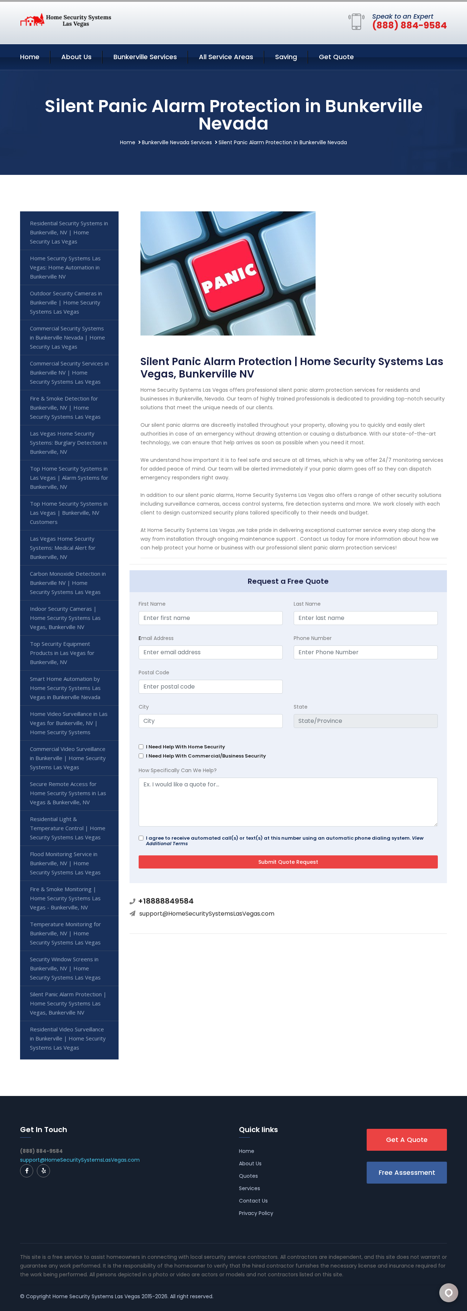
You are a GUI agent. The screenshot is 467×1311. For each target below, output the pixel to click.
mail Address (156, 638)
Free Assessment (407, 1172)
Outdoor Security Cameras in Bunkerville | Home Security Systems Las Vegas (66, 302)
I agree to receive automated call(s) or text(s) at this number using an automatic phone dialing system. (285, 840)
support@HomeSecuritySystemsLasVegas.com (206, 913)
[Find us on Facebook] (26, 1170)
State (301, 706)
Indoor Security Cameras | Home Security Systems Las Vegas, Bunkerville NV (65, 617)
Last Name (307, 603)
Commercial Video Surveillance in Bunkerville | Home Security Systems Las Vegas (68, 758)
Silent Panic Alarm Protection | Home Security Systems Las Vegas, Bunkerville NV (68, 1003)
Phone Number (313, 638)
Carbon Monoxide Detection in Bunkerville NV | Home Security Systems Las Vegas (68, 582)
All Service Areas (226, 56)
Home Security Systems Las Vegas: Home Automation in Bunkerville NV (65, 267)
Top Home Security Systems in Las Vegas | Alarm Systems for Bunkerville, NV (69, 477)
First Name (152, 603)
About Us (76, 56)
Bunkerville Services (145, 56)
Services (249, 1188)
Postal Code (154, 672)
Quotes (248, 1176)
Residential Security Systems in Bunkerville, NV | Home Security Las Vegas (69, 232)
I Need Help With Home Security (185, 747)
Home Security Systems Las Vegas (96, 1296)
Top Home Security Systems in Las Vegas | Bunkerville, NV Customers (69, 512)
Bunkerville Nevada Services (177, 142)
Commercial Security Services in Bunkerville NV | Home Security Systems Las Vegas (69, 372)
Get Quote (336, 56)
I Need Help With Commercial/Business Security (206, 756)
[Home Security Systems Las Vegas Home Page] (65, 19)
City (144, 706)
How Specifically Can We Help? (178, 770)
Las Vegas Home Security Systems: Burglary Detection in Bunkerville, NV (68, 442)
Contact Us (253, 1200)
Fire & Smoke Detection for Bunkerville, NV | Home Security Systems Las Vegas (65, 407)
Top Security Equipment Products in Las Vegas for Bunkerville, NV (62, 653)
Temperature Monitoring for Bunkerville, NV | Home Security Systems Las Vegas (65, 933)
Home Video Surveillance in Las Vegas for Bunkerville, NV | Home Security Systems (69, 723)
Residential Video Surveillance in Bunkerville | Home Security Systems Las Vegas (68, 1038)
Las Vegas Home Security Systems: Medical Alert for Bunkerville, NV (63, 547)
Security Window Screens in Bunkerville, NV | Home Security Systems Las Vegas (65, 968)
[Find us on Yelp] (43, 1170)
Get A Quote (407, 1139)
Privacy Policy (256, 1213)
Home (29, 56)
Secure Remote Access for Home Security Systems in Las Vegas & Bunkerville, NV (68, 793)
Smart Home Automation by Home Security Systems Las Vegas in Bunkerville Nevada (65, 688)
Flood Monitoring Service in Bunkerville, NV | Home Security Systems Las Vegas (65, 863)
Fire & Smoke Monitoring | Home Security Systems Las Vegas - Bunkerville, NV (65, 898)
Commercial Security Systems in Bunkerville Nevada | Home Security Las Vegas (67, 337)
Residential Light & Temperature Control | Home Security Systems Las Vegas (67, 828)
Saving (286, 56)
